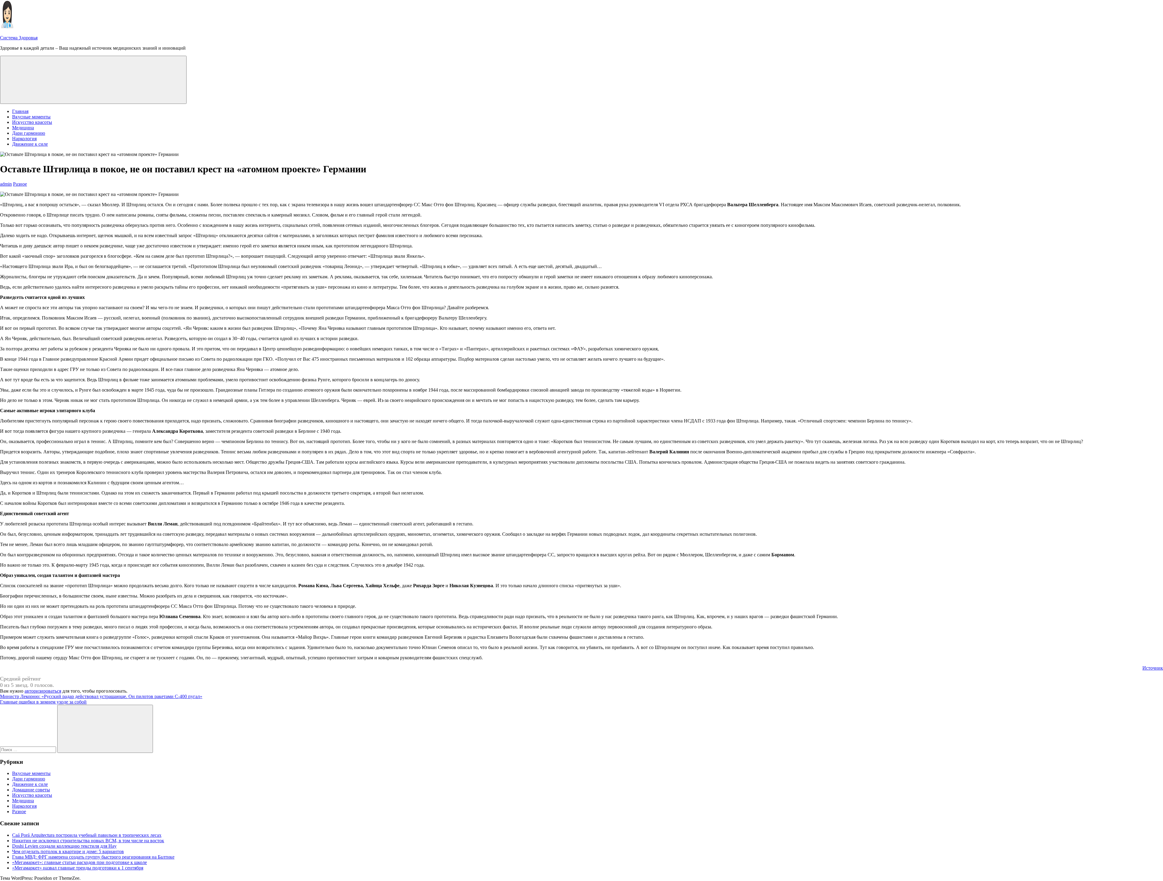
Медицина (23, 127)
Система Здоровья (19, 37)
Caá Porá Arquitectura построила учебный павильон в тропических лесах (86, 835)
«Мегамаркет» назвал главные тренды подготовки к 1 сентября (77, 867)
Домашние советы (31, 789)
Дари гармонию (28, 133)
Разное (20, 184)
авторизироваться (43, 691)
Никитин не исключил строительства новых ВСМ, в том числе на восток (88, 840)
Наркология (24, 138)
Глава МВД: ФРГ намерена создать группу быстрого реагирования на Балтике (93, 856)
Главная (20, 111)
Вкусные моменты (31, 116)
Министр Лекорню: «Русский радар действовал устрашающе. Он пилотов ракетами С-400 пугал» (101, 696)
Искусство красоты (32, 122)
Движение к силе (30, 144)
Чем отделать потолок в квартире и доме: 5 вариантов (68, 851)
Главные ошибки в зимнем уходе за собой (43, 701)
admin (6, 184)
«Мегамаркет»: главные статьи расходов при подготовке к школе (79, 862)
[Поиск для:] (28, 749)
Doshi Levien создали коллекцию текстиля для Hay (64, 846)
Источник (1152, 668)
